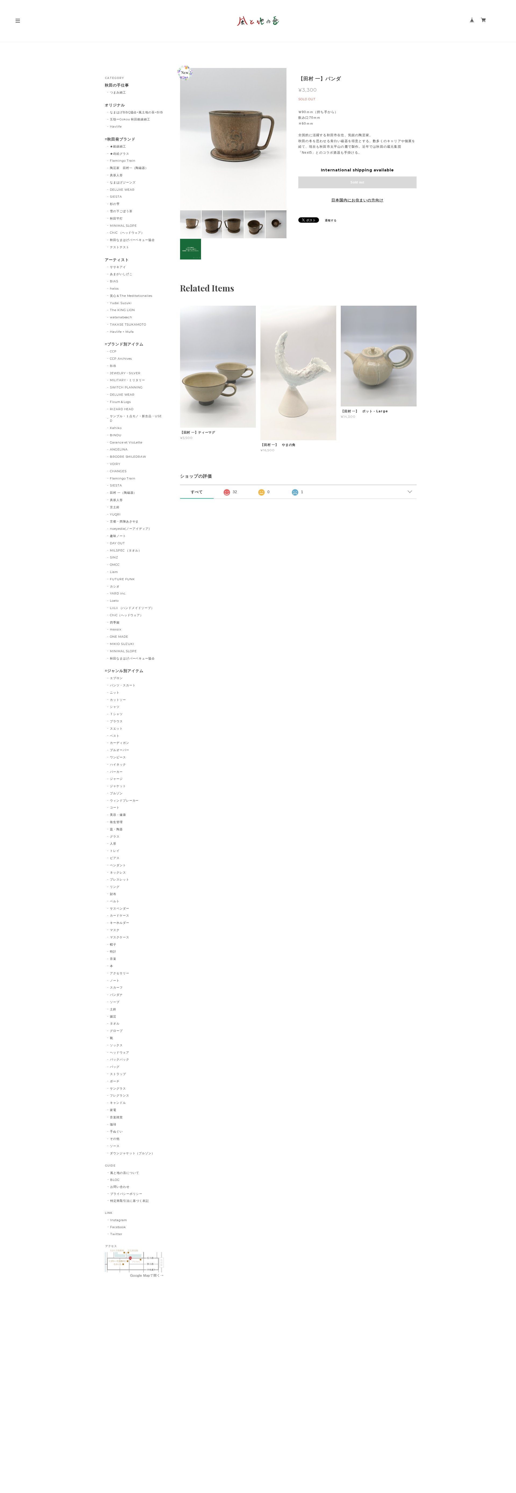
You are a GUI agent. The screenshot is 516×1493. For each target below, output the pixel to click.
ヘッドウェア (119, 1052)
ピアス (115, 858)
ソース (115, 1146)
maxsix (115, 629)
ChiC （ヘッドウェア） (127, 233)
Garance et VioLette (126, 442)
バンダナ (116, 995)
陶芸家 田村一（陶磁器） (129, 168)
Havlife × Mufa (122, 332)
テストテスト (119, 247)
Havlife (116, 126)
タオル (115, 1023)
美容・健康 (118, 815)
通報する (331, 220)
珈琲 (113, 1124)
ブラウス (116, 721)
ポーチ (115, 1081)
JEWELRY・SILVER (125, 373)
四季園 (115, 622)
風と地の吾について (124, 1173)
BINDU (115, 435)
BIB (113, 366)
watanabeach (121, 317)
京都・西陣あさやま (124, 521)
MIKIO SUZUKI (122, 644)
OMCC (115, 565)
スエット (116, 728)
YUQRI (115, 514)
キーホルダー (119, 923)
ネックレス (118, 872)
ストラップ (118, 1074)
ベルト (115, 901)
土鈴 (113, 1009)
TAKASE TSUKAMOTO (128, 324)
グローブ (116, 1031)
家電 (113, 1110)
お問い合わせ (120, 1187)
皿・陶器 (116, 829)
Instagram (118, 1220)
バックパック (119, 1059)
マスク (115, 930)
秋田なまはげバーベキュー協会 (132, 240)
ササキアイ (118, 267)
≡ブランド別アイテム (124, 344)
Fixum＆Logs (120, 402)
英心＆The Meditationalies (131, 296)
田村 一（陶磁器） (123, 493)
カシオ (115, 586)
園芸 (113, 1016)
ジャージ (116, 779)
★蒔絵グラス (119, 154)
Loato (114, 601)
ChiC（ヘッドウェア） (127, 615)
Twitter (116, 1234)
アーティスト (117, 260)
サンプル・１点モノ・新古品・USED (136, 418)
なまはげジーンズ (123, 182)
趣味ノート (118, 536)
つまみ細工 (118, 92)
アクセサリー (119, 973)
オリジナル (115, 105)
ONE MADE (119, 637)
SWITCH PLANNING (126, 387)
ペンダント (118, 865)
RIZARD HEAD (122, 409)
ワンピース (118, 757)
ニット (115, 692)
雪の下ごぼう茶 (121, 211)
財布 (113, 894)
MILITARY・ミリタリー (127, 380)
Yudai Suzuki (121, 303)
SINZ (114, 557)
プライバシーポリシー (126, 1194)
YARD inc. (118, 593)
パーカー (116, 772)
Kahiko (116, 428)
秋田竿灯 (116, 218)
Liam (114, 572)
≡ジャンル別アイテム (124, 671)
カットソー (118, 700)
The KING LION (122, 310)
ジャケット (118, 786)
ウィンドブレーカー (124, 800)
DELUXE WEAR (122, 190)
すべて (197, 492)
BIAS (114, 281)
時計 (113, 951)
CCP (113, 351)
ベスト (115, 736)
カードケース (119, 915)
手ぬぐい (116, 1131)
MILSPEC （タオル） (126, 550)
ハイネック (118, 764)
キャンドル (118, 1103)
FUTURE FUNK (122, 579)
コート (115, 807)
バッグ (115, 1067)
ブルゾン (116, 793)
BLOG (115, 1180)
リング (115, 887)
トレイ (115, 851)
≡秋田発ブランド (120, 139)
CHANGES (118, 471)
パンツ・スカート (123, 685)
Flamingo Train (122, 161)
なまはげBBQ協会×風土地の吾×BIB (136, 112)
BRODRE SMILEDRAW (128, 457)
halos (114, 288)
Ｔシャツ (116, 714)
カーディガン (119, 743)
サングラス (118, 1088)
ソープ (115, 1002)
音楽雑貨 (116, 1117)
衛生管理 (116, 822)
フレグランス (119, 1095)
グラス (115, 836)
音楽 (113, 959)
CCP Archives (121, 358)
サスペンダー (119, 908)
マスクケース (119, 937)
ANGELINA (119, 449)
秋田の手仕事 (117, 85)
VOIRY (115, 464)
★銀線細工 (118, 146)
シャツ (115, 707)
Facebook (118, 1227)
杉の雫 (115, 204)
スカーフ (116, 987)
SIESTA (116, 197)
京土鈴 (115, 507)
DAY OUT (117, 543)
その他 (115, 1139)
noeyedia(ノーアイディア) (130, 529)
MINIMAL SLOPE (123, 226)
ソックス (116, 1045)
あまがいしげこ (121, 274)
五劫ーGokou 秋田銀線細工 (130, 119)
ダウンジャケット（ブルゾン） (132, 1153)
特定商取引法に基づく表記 (129, 1201)
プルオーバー (119, 750)
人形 (113, 843)
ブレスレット (119, 879)
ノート (115, 980)
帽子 (113, 944)
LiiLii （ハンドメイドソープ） (132, 608)
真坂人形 (116, 175)
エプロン (116, 678)
